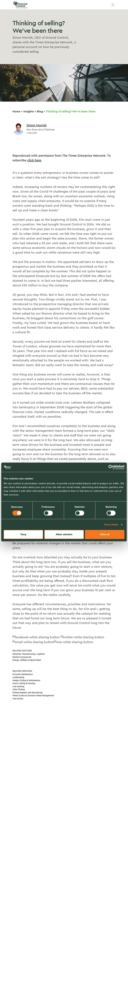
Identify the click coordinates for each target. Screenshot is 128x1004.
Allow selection (64, 534)
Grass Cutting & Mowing (23, 683)
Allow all (104, 534)
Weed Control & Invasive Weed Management (33, 695)
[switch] (48, 513)
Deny (23, 534)
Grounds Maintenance (22, 674)
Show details (111, 524)
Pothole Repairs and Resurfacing (27, 693)
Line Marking (18, 686)
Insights (28, 111)
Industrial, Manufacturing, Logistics (28, 654)
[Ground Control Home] (28, 5)
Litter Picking (18, 689)
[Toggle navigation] (113, 5)
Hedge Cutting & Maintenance (26, 680)
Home (16, 111)
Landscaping (18, 677)
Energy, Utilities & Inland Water (26, 660)
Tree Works (17, 699)
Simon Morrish (37, 125)
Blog (40, 111)
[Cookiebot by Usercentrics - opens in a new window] (110, 467)
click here (34, 160)
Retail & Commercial (21, 657)
